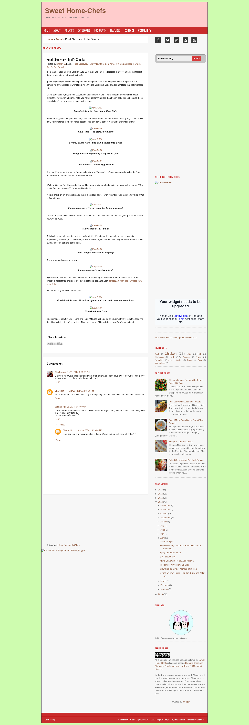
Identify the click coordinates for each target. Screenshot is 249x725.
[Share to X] (54, 343)
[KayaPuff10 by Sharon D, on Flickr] (95, 139)
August (163, 522)
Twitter (167, 40)
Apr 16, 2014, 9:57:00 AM (74, 407)
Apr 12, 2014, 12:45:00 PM (81, 391)
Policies (69, 30)
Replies (61, 425)
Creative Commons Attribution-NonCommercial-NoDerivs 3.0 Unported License (179, 666)
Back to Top (50, 720)
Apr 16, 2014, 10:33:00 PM (90, 430)
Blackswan (60, 372)
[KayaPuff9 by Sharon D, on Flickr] (96, 249)
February (164, 585)
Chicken (171, 353)
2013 (160, 594)
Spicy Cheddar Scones (170, 553)
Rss (185, 40)
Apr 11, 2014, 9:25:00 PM (78, 372)
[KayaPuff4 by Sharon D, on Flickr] (96, 225)
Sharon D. (61, 64)
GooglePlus (176, 40)
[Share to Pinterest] (61, 343)
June (162, 530)
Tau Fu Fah (52, 67)
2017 (160, 490)
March (163, 581)
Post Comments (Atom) (69, 545)
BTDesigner (179, 720)
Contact (129, 30)
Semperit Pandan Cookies (181, 442)
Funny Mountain (96, 64)
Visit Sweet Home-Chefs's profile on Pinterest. (176, 337)
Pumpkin (159, 360)
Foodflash (100, 30)
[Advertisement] (67, 519)
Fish (199, 354)
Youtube (194, 40)
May (162, 534)
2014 (160, 502)
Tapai (200, 360)
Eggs (189, 354)
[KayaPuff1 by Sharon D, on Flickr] (96, 204)
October (164, 513)
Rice (170, 360)
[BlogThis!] (51, 343)
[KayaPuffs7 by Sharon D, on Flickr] (95, 108)
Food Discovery (81, 64)
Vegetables (160, 363)
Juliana (58, 407)
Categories (84, 30)
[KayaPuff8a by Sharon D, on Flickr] (95, 297)
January (164, 589)
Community (144, 30)
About (57, 30)
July (162, 526)
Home (46, 30)
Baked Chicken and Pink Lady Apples (186, 460)
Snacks (138, 64)
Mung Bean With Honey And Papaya (177, 561)
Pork (172, 357)
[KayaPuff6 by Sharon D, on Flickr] (96, 150)
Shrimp (179, 360)
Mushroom (159, 357)
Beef (157, 354)
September (165, 518)
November (165, 509)
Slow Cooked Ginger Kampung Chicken (178, 569)
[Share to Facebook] (58, 343)
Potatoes (186, 357)
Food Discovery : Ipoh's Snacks (174, 565)
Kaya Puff (114, 64)
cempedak (114, 281)
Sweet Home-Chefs (75, 10)
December (165, 505)
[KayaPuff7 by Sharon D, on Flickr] (96, 308)
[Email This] (48, 343)
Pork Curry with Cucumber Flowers (185, 402)
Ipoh (107, 64)
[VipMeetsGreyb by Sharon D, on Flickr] (163, 182)
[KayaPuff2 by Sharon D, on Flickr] (96, 161)
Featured (115, 30)
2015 (160, 498)
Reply (57, 382)
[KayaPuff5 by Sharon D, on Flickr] (96, 267)
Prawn (199, 357)
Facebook (158, 40)
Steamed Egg (166, 541)
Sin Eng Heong (127, 64)
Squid (190, 360)
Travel (59, 39)
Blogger (186, 702)
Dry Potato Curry (167, 557)
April (162, 538)
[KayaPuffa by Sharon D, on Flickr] (96, 128)
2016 (160, 494)
